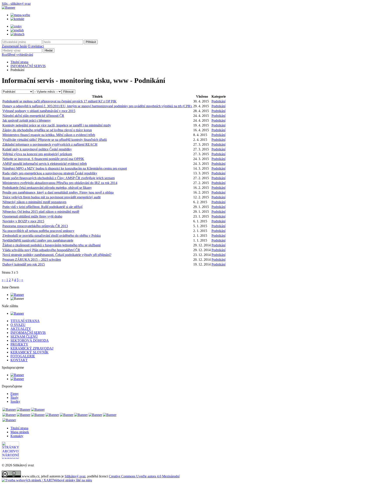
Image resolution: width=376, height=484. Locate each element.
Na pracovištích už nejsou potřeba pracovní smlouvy (38, 231)
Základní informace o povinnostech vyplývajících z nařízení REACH (49, 144)
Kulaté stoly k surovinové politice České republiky (37, 149)
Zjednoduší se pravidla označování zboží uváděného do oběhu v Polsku (51, 235)
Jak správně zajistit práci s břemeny (26, 120)
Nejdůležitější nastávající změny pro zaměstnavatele (37, 240)
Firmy (14, 393)
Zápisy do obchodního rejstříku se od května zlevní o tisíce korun (47, 130)
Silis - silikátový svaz (16, 3)
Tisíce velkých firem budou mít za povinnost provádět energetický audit (51, 197)
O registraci (36, 46)
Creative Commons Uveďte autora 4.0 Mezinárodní (144, 476)
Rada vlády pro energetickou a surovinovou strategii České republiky (49, 173)
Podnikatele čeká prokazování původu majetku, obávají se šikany (47, 187)
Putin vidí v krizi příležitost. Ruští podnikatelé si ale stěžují (42, 207)
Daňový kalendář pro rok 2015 (23, 264)
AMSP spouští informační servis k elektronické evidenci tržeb (44, 163)
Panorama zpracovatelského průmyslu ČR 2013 (35, 226)
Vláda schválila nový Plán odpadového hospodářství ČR (41, 250)
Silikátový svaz (75, 476)
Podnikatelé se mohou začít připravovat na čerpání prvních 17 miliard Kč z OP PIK (59, 101)
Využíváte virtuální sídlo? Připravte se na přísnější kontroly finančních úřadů (54, 139)
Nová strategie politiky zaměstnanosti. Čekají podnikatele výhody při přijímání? (56, 255)
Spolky (15, 401)
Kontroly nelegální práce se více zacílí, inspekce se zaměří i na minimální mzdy (56, 125)
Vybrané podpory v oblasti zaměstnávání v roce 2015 (38, 111)
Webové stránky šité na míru (72, 480)
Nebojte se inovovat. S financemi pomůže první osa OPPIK (43, 159)
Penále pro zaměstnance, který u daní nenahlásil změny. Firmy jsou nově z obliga (58, 192)
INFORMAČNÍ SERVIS (28, 66)
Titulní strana (19, 62)
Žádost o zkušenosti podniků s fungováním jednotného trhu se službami (51, 245)
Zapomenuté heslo (14, 46)
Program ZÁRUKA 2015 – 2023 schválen (31, 259)
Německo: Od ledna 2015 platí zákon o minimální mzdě (40, 211)
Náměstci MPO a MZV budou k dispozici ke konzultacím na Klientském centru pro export (64, 168)
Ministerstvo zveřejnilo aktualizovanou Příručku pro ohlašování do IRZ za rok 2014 (59, 183)
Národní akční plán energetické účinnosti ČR (33, 116)
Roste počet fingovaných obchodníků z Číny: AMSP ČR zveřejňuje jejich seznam (58, 178)
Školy (14, 397)
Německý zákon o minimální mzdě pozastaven (34, 202)
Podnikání (218, 101)
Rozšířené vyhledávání (17, 54)
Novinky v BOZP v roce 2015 (23, 221)
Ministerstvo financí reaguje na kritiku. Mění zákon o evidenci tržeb (48, 135)
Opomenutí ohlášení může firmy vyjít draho (32, 216)
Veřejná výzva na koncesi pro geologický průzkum (37, 154)
